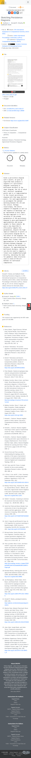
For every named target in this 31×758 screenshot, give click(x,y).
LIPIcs (15, 700)
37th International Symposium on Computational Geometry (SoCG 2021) (15, 31)
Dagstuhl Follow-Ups (15, 704)
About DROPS (19, 754)
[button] (21, 13)
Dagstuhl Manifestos (15, 712)
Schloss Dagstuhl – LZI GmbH (17, 752)
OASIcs (15, 702)
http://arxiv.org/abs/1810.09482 (13, 576)
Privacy (13, 755)
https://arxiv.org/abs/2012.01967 (20, 120)
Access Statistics (10, 150)
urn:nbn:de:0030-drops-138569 (15, 110)
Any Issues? (28, 752)
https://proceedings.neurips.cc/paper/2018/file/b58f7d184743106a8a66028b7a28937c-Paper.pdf (17, 565)
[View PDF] (15, 72)
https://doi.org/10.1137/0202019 (16, 529)
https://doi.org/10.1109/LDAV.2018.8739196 (17, 622)
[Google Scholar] (17, 343)
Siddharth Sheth (6, 25)
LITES (15, 714)
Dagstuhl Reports (15, 711)
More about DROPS (15, 691)
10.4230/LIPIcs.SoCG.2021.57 (15, 108)
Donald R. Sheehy (17, 23)
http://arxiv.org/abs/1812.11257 (13, 495)
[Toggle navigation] (28, 2)
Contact (19, 755)
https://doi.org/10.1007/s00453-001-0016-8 (16, 482)
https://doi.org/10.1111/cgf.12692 (14, 415)
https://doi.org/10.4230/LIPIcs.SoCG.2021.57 (14, 287)
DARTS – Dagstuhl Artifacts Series (15, 709)
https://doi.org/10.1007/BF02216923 (15, 367)
